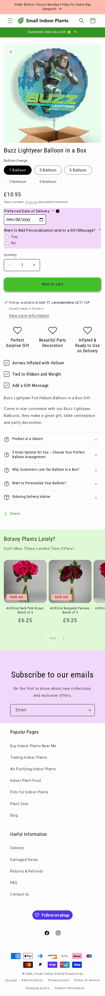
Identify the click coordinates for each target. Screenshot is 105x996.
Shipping (31, 202)
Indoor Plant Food (25, 780)
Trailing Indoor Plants (28, 757)
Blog (14, 815)
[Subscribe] (89, 710)
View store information (29, 316)
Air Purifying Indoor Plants (33, 769)
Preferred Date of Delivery (29, 211)
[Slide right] (63, 638)
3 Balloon (48, 170)
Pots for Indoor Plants (29, 792)
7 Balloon (20, 182)
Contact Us (19, 894)
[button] (10, 20)
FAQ (13, 883)
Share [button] (15, 513)
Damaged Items (24, 860)
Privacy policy (58, 980)
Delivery (17, 848)
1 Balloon (17, 170)
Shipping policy (37, 988)
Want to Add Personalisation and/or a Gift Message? (52, 230)
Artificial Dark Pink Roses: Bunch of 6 (25, 610)
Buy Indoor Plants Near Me (33, 746)
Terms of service (87, 980)
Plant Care (19, 804)
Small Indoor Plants (49, 974)
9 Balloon (51, 182)
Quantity (10, 255)
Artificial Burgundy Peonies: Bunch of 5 (70, 610)
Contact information (69, 988)
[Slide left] (41, 638)
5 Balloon (78, 170)
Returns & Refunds (26, 871)
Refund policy (32, 980)
